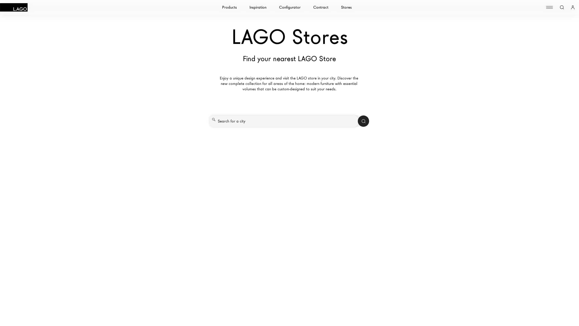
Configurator (290, 7)
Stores (346, 7)
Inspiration (257, 7)
